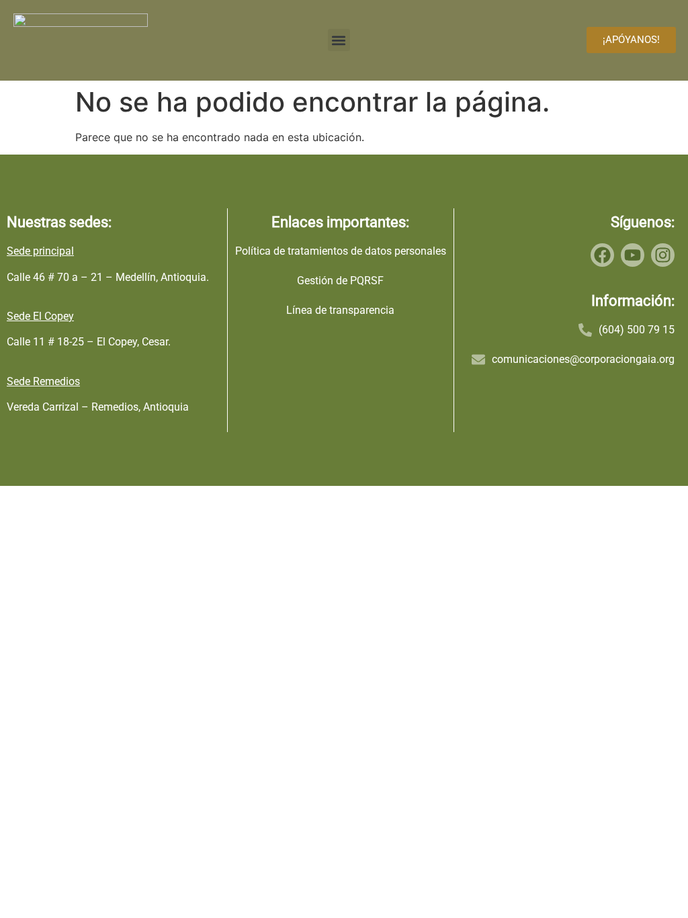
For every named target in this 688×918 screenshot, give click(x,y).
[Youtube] (632, 255)
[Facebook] (602, 255)
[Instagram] (663, 255)
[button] (339, 40)
